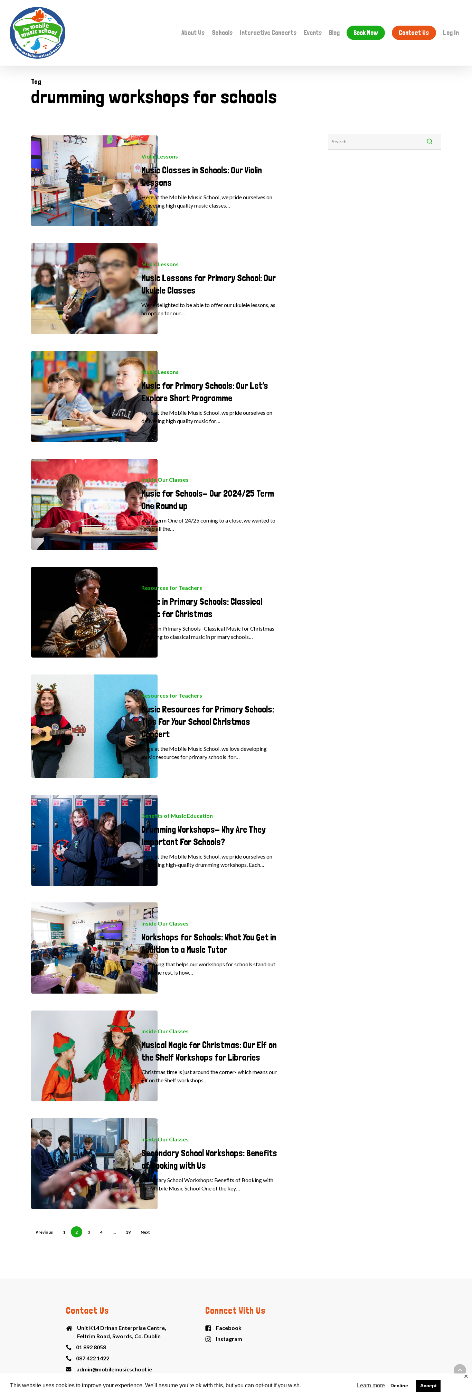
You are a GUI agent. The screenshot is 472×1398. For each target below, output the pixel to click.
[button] (460, 1370)
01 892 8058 (91, 1347)
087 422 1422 (92, 1358)
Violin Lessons (159, 156)
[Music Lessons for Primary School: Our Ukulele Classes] (94, 288)
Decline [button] (399, 1385)
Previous (44, 1232)
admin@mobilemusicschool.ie (114, 1369)
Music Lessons (160, 264)
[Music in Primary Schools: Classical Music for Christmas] (94, 612)
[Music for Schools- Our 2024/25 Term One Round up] (94, 504)
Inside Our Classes (165, 479)
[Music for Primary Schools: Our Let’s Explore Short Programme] (94, 396)
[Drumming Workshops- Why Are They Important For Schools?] (94, 840)
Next (145, 1232)
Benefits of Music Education (177, 815)
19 (128, 1232)
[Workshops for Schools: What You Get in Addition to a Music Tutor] (94, 947)
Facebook (229, 1327)
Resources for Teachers (171, 587)
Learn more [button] (371, 1385)
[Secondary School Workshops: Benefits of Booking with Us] (94, 1163)
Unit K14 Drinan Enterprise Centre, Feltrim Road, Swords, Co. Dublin (121, 1331)
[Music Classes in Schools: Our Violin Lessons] (94, 180)
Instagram (229, 1338)
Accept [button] (428, 1385)
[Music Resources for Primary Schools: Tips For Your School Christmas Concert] (94, 726)
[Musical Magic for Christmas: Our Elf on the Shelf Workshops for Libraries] (94, 1056)
